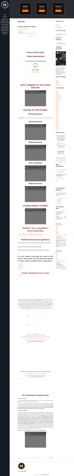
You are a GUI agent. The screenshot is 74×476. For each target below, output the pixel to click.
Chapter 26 (21, 263)
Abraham (57, 92)
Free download (58, 239)
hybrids (57, 110)
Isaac (57, 111)
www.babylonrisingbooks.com (41, 373)
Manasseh (58, 122)
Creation (57, 99)
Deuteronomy (58, 85)
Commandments (59, 98)
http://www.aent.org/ (60, 178)
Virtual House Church (45, 474)
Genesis (57, 80)
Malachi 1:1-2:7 (35, 67)
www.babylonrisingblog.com (29, 373)
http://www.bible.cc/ (60, 171)
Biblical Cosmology (59, 95)
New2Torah (59, 200)
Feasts (57, 105)
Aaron (57, 91)
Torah (57, 129)
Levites (57, 120)
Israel (57, 112)
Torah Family (59, 199)
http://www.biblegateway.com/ (62, 169)
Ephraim (57, 103)
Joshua (57, 116)
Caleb (57, 97)
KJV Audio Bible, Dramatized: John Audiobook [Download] (61, 235)
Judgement (58, 118)
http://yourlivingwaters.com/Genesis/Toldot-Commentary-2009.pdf (30, 235)
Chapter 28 (21, 266)
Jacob (57, 114)
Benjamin (57, 94)
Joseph (57, 115)
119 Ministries (59, 201)
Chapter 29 (21, 267)
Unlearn (58, 202)
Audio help (58, 219)
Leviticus (57, 82)
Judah (57, 117)
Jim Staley (59, 204)
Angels (57, 93)
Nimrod (57, 126)
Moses (57, 123)
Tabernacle (58, 128)
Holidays (57, 109)
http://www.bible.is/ (60, 172)
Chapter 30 (21, 268)
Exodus (57, 81)
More (25, 10)
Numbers (57, 127)
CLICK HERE (35, 333)
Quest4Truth (29, 376)
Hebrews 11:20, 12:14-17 (35, 72)
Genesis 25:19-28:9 (35, 64)
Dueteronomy (58, 100)
